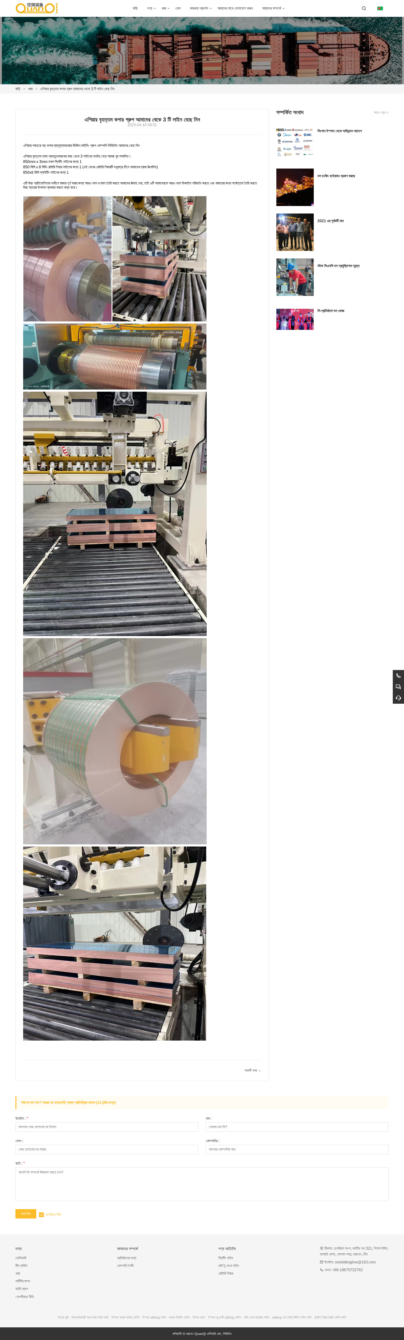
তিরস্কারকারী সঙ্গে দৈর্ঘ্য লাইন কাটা (90, 1317)
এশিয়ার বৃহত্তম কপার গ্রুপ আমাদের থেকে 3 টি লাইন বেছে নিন (77, 89)
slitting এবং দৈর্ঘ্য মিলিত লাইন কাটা (292, 1317)
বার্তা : (20, 1163)
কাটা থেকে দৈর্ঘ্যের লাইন (256, 1317)
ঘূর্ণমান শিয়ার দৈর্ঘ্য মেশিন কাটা (330, 1317)
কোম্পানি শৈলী (125, 1266)
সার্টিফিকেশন (22, 1281)
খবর (30, 89)
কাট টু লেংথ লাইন (228, 1266)
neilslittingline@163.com (355, 1262)
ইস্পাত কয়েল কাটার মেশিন (126, 1317)
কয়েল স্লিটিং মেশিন (179, 1317)
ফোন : (19, 1141)
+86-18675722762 (347, 1270)
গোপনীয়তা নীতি (53, 1214)
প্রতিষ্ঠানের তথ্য (126, 1258)
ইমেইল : (21, 1118)
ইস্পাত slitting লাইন (154, 1317)
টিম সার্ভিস (21, 1266)
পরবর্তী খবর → (253, 1070)
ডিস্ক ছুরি (63, 1317)
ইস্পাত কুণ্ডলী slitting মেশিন (224, 1317)
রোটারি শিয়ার (225, 1273)
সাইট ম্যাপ (21, 1289)
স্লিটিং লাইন (225, 1258)
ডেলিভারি (20, 1258)
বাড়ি (17, 89)
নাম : (209, 1118)
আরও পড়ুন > (381, 112)
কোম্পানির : (212, 1141)
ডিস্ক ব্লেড (199, 1317)
